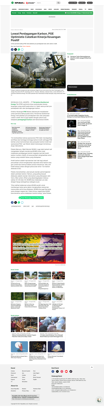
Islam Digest (36, 373)
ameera (14, 9)
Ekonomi (17, 29)
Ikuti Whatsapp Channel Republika (32, 198)
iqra (45, 9)
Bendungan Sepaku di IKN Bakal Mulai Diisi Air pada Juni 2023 (44, 129)
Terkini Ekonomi (71, 94)
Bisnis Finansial (65, 9)
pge (32, 206)
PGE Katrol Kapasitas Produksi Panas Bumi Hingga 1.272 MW (31, 129)
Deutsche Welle (73, 3)
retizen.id (89, 3)
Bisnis (23, 12)
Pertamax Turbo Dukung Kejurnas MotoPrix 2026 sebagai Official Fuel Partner (80, 58)
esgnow (74, 9)
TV (85, 9)
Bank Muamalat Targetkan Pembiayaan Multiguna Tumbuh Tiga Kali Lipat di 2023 (17, 130)
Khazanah (13, 373)
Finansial (14, 12)
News (12, 375)
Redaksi (24, 388)
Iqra (23, 373)
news (50, 9)
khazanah (38, 9)
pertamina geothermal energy (42, 206)
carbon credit (26, 206)
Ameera (13, 371)
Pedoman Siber (37, 388)
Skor (34, 371)
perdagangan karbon (24, 120)
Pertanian (29, 12)
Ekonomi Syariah (24, 9)
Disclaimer (13, 390)
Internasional (14, 377)
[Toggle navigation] (12, 3)
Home (12, 29)
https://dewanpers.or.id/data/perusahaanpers (23, 399)
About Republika (15, 388)
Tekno (23, 377)
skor (32, 9)
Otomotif (35, 12)
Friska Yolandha (26, 46)
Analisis (24, 375)
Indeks (90, 9)
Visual (23, 379)
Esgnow (13, 379)
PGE (25, 112)
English (35, 379)
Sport (34, 375)
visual (81, 9)
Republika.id (82, 3)
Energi (19, 12)
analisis (56, 9)
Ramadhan (24, 381)
